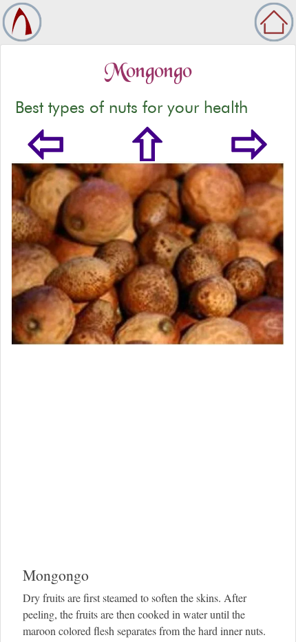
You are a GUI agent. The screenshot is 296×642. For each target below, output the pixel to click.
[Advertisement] (148, 469)
